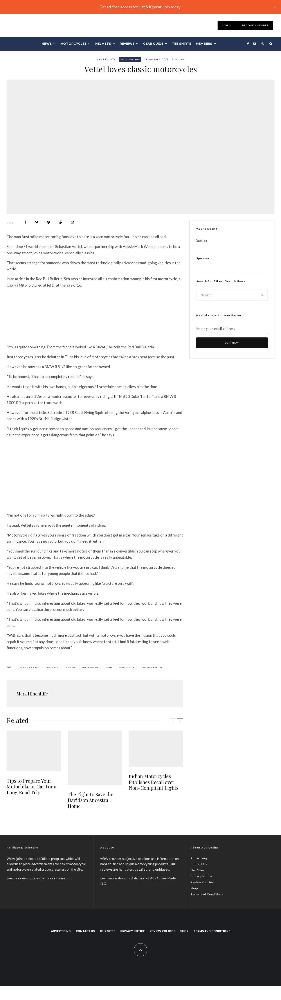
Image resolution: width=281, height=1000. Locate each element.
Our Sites (197, 870)
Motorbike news (130, 59)
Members (204, 44)
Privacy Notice (201, 876)
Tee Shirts (181, 44)
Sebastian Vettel (152, 667)
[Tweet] (36, 222)
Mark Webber (91, 667)
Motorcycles (73, 44)
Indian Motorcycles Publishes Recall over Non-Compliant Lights (153, 782)
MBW (109, 667)
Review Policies (202, 882)
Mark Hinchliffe (105, 59)
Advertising (199, 858)
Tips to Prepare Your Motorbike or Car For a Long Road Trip (31, 786)
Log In (227, 25)
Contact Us (199, 864)
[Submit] (60, 222)
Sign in (201, 240)
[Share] (25, 222)
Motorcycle (127, 667)
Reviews (127, 44)
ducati (71, 667)
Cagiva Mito (52, 667)
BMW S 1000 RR (29, 667)
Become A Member (255, 25)
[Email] (72, 222)
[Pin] (48, 222)
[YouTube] (254, 43)
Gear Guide (153, 44)
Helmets (103, 44)
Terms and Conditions (207, 894)
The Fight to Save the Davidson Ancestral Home (90, 800)
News (47, 44)
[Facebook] (248, 43)
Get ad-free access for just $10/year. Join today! (140, 6)
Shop (194, 888)
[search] (262, 295)
